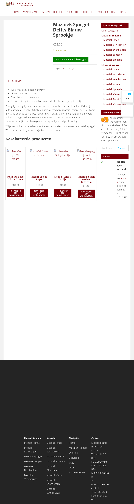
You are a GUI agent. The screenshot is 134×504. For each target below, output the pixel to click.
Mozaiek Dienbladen (114, 79)
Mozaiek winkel (77, 472)
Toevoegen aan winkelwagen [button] (15, 192)
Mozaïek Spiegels (69, 68)
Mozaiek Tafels (111, 69)
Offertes (88, 12)
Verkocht (72, 12)
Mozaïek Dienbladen (114, 49)
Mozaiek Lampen (112, 84)
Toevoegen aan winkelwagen (70, 59)
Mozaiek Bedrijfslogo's (115, 99)
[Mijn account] (127, 110)
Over (71, 467)
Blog (71, 462)
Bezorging (74, 457)
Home (15, 12)
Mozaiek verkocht (111, 65)
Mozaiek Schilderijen (114, 74)
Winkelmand (30, 12)
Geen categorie (109, 30)
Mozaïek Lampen (112, 54)
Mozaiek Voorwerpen (115, 104)
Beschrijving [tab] (15, 80)
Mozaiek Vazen (111, 94)
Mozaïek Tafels (111, 39)
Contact (124, 12)
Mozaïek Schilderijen (114, 44)
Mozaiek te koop (52, 12)
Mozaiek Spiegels (112, 89)
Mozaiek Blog (106, 12)
